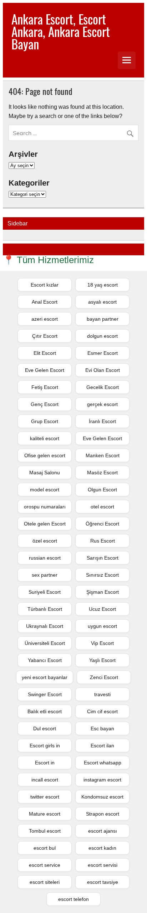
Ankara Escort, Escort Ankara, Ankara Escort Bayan (60, 31)
